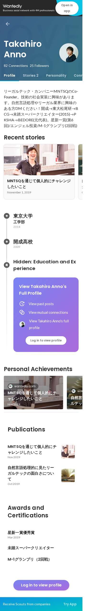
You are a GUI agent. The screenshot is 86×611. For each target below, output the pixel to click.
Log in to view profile (46, 340)
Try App (70, 604)
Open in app (67, 8)
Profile (9, 75)
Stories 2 (30, 75)
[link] (33, 392)
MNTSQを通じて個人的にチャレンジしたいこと (32, 395)
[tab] (9, 75)
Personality (56, 75)
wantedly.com (25, 386)
